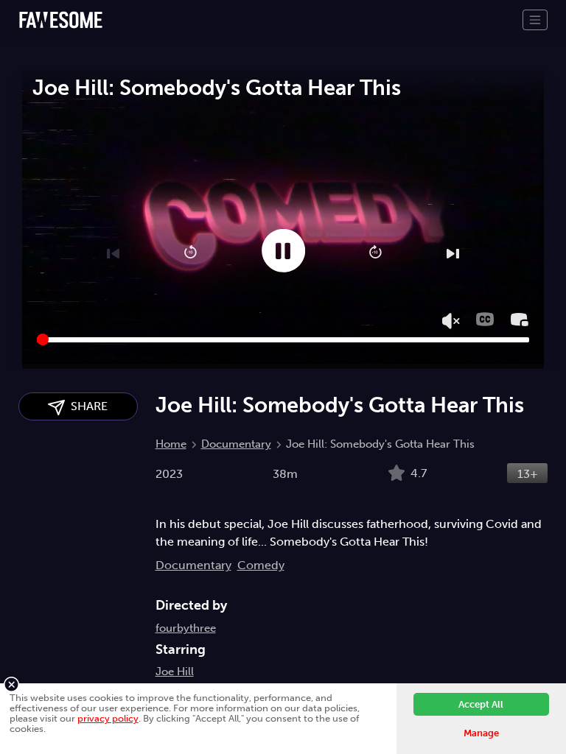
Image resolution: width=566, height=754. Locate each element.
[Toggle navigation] (535, 20)
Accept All (480, 704)
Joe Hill (175, 671)
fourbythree (186, 628)
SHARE (86, 406)
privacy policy (108, 718)
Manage (481, 733)
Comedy (260, 565)
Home (171, 444)
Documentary (236, 444)
